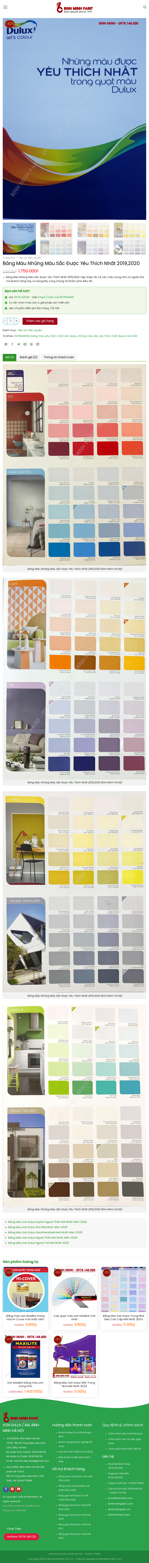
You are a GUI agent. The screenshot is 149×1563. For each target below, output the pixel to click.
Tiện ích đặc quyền (29, 258)
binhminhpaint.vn (119, 1509)
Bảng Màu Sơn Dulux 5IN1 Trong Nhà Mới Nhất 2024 (74, 1384)
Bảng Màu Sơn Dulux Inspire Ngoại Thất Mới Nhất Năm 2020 (47, 1222)
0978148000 (22, 336)
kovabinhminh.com (120, 1498)
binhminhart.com (119, 1515)
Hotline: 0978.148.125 (21, 1536)
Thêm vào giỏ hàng (40, 321)
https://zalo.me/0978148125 (56, 297)
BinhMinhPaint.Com (110, 1559)
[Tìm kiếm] (144, 7)
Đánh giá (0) (29, 357)
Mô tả (9, 357)
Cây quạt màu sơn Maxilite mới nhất (74, 1318)
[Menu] (5, 7)
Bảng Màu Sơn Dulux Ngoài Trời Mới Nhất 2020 (38, 1243)
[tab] (9, 357)
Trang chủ (9, 258)
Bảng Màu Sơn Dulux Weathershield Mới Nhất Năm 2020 (45, 1232)
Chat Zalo (14, 1528)
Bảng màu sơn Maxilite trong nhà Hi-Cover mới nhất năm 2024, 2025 (25, 1318)
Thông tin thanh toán (59, 357)
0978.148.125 (21, 297)
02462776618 (24, 1480)
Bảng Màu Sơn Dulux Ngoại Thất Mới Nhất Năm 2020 (42, 1237)
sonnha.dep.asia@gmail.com (31, 1461)
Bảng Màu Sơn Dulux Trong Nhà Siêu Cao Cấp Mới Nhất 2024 (123, 1318)
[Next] (129, 119)
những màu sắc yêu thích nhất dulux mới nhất (107, 336)
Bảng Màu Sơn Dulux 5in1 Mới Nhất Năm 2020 (37, 1227)
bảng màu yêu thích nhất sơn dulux (53, 336)
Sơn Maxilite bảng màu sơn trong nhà (25, 1384)
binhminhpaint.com (120, 1504)
